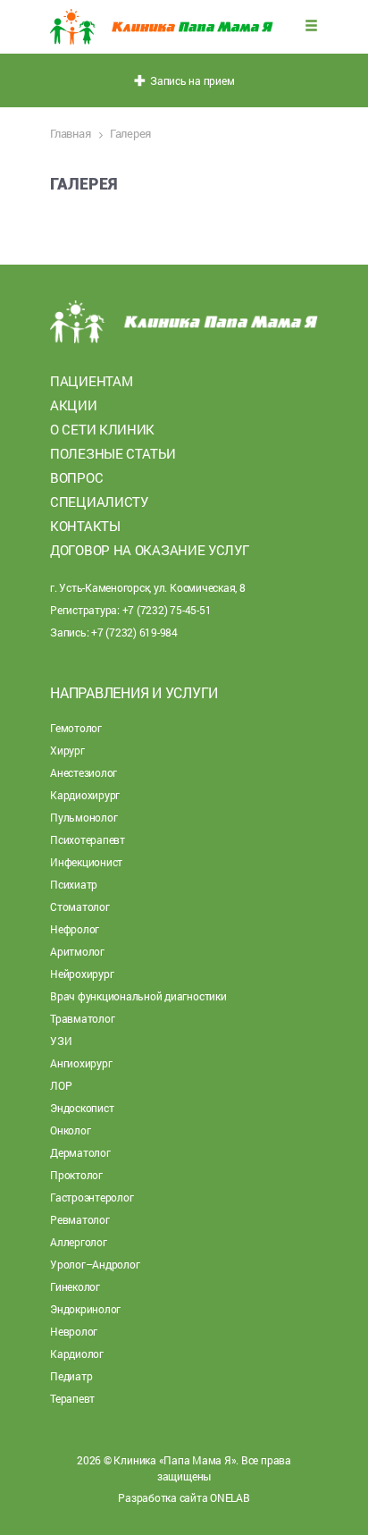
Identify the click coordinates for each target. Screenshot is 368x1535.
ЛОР (60, 1085)
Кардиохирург (85, 795)
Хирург (67, 750)
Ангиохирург (81, 1063)
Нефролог (74, 929)
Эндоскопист (81, 1108)
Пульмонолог (83, 817)
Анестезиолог (83, 772)
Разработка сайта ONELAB (183, 1497)
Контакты (85, 526)
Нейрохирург (81, 973)
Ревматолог (80, 1219)
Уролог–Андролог (94, 1264)
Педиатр (71, 1376)
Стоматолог (80, 906)
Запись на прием (190, 80)
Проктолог (76, 1175)
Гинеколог (75, 1286)
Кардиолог (77, 1353)
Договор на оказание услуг (149, 550)
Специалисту (99, 501)
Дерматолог (80, 1152)
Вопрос (76, 477)
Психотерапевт (87, 839)
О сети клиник (102, 429)
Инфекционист (86, 862)
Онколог (70, 1130)
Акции (73, 405)
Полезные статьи (113, 453)
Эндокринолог (85, 1309)
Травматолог (82, 1018)
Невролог (73, 1331)
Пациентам (91, 381)
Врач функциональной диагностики (138, 996)
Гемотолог (76, 728)
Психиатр (73, 884)
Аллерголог (78, 1242)
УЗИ (60, 1040)
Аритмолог (77, 951)
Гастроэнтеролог (91, 1197)
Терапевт (72, 1398)
